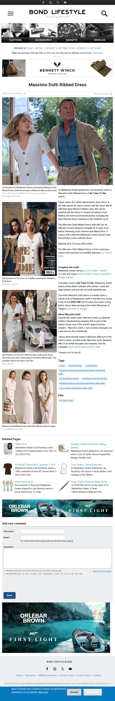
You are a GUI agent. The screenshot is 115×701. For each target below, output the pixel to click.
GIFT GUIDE (95, 48)
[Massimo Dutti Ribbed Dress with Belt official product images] (29, 423)
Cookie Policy (83, 675)
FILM (29, 48)
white (80, 274)
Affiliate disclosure (48, 675)
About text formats (102, 571)
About (19, 675)
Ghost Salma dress (24, 481)
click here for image (76, 308)
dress (62, 366)
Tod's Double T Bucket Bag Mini (86, 464)
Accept (74, 692)
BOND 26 (82, 48)
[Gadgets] (72, 42)
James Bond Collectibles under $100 (76, 388)
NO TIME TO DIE (66, 48)
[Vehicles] (100, 42)
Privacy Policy (67, 675)
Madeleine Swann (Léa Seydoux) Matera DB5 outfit (82, 383)
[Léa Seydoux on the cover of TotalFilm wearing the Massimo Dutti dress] (29, 275)
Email (6, 537)
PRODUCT (50, 48)
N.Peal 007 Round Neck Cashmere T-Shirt (35, 464)
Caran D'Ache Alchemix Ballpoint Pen (89, 481)
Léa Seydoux (91, 366)
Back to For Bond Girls (12, 93)
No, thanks (92, 692)
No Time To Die (66, 401)
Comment (8, 547)
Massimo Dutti (75, 366)
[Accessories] (43, 42)
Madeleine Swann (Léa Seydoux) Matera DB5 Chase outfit (81, 372)
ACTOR (38, 48)
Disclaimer (30, 675)
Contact (97, 675)
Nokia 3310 (21, 444)
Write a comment (101, 94)
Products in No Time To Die (95, 379)
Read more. (98, 53)
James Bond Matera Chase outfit (84, 347)
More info (43, 692)
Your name (8, 531)
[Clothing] (15, 42)
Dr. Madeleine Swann (69, 379)
